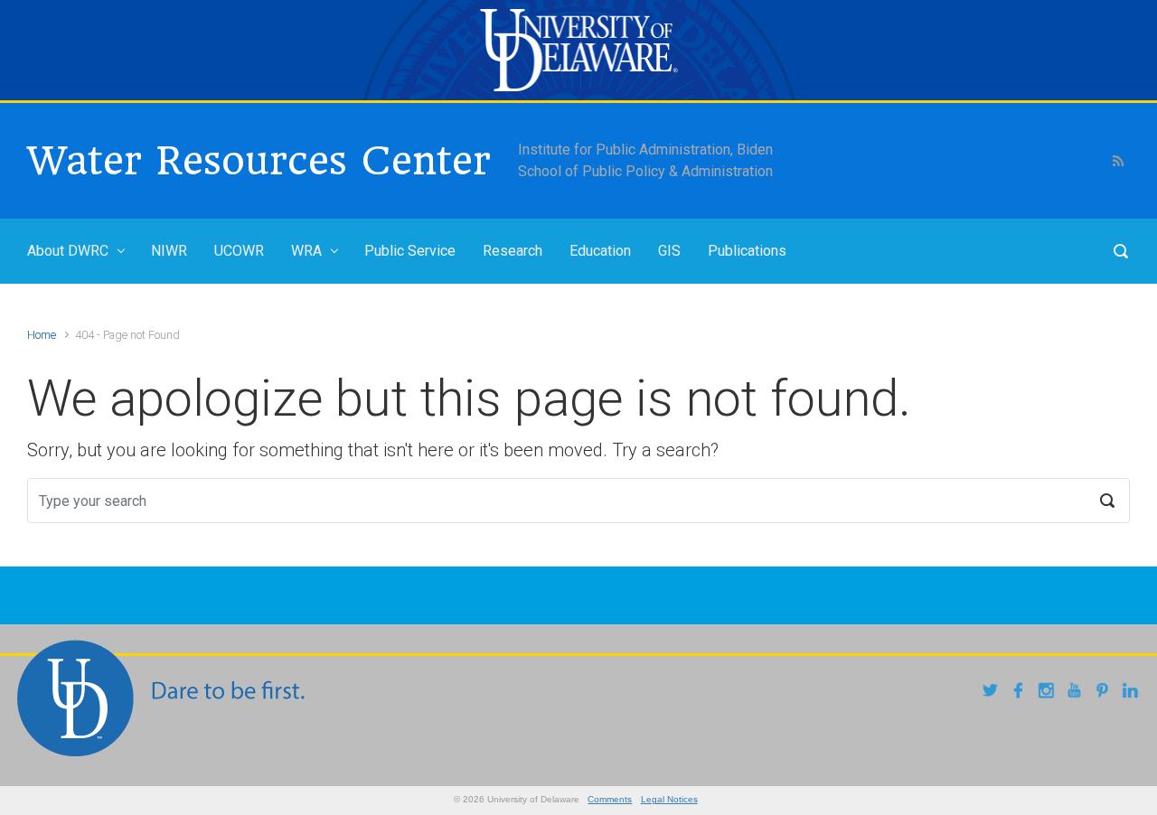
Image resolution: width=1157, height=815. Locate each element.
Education (600, 250)
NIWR (169, 250)
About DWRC (67, 250)
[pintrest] (1105, 692)
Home (41, 335)
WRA (306, 250)
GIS (669, 250)
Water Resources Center (259, 160)
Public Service (410, 250)
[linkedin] (1133, 692)
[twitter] (993, 692)
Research (512, 250)
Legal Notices (669, 799)
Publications (747, 250)
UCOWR (239, 250)
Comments (610, 799)
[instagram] (1049, 692)
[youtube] (1077, 692)
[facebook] (1021, 692)
